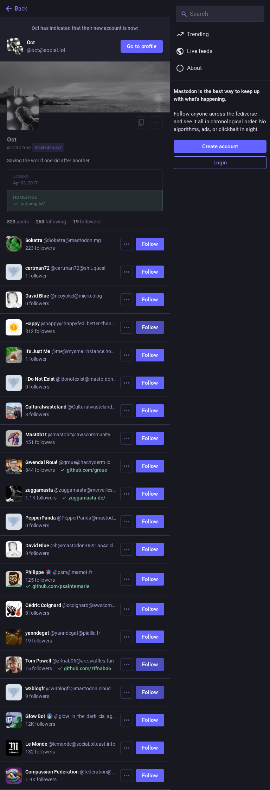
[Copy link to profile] (141, 122)
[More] (126, 244)
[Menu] (156, 122)
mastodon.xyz (48, 147)
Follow (150, 244)
